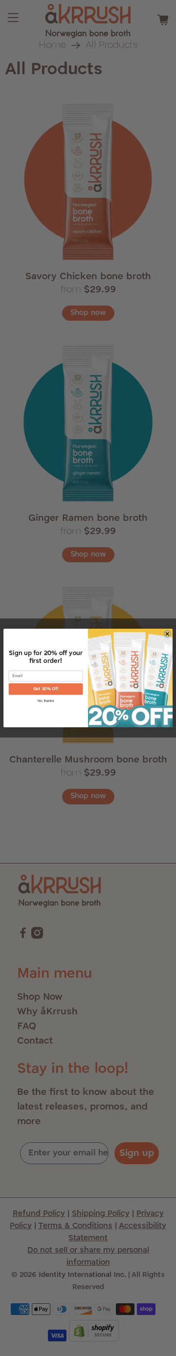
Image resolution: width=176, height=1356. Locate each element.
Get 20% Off (45, 689)
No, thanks (46, 700)
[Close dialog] (167, 633)
